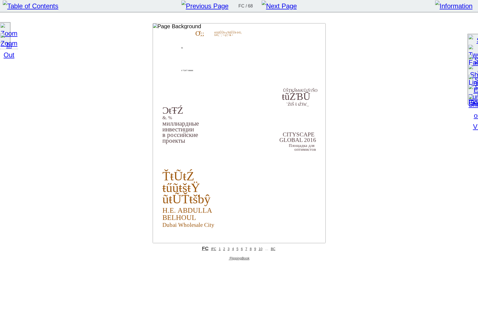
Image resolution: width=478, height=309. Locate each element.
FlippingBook (239, 258)
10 (261, 249)
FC (205, 248)
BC (273, 249)
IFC (213, 249)
